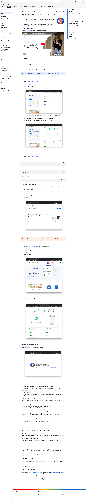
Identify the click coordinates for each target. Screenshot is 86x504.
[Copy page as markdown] (55, 14)
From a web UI (26, 69)
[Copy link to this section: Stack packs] (28, 433)
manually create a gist (49, 413)
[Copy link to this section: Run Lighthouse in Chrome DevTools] (39, 77)
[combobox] (66, 1)
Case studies (22, 1)
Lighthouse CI (30, 30)
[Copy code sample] (63, 163)
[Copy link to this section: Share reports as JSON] (33, 382)
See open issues (17, 494)
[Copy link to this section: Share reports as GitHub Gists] (37, 398)
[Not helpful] (63, 11)
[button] (6, 21)
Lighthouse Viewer (28, 347)
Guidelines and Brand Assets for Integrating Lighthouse (36, 465)
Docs (16, 1)
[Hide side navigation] (12, 502)
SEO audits (40, 6)
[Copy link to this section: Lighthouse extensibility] (35, 426)
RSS (62, 497)
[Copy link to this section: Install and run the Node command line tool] (42, 152)
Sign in (83, 1)
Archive (39, 496)
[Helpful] (62, 11)
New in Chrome (32, 1)
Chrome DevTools (45, 238)
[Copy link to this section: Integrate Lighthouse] (34, 458)
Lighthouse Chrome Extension (32, 246)
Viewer (28, 423)
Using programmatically (27, 186)
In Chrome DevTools (27, 63)
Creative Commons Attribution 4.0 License (48, 483)
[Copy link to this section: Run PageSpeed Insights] (34, 189)
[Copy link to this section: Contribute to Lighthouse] (36, 469)
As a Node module (27, 67)
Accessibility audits (24, 6)
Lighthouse (7, 4)
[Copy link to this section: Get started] (29, 58)
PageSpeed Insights (29, 193)
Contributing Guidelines (40, 444)
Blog (27, 1)
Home (23, 11)
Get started (9, 6)
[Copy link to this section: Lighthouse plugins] (31, 447)
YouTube (63, 494)
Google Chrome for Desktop (33, 81)
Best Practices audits (33, 6)
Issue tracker (55, 472)
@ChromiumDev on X (65, 493)
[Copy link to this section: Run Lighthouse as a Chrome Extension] (41, 235)
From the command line (28, 66)
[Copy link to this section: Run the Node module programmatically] (37, 184)
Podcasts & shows (41, 497)
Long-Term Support (33, 158)
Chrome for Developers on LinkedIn (67, 496)
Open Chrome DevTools (28, 84)
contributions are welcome (38, 472)
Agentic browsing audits (48, 6)
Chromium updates (41, 493)
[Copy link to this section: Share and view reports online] (39, 344)
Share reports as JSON (27, 415)
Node (42, 158)
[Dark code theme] (62, 163)
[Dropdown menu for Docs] (18, 1)
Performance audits (16, 6)
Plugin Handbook (52, 454)
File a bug (16, 493)
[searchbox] (6, 9)
